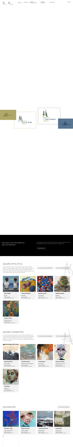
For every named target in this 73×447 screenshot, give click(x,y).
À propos (20, 2)
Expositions (52, 2)
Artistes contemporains (33, 2)
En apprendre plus (41, 248)
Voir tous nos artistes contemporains (45, 267)
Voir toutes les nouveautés (63, 407)
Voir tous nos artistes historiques (62, 267)
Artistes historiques (43, 2)
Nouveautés (25, 2)
